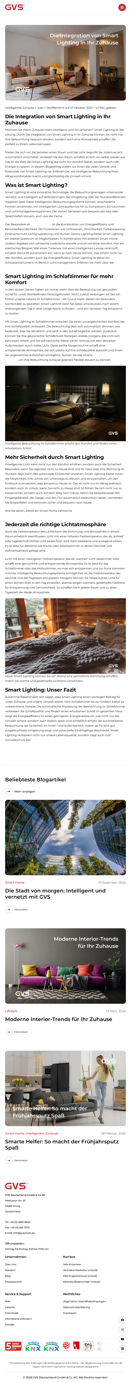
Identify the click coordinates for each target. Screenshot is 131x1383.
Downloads (11, 1313)
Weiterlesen (21, 909)
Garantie (10, 1307)
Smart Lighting (41, 224)
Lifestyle (11, 1011)
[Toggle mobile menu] (122, 7)
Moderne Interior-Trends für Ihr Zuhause (58, 1019)
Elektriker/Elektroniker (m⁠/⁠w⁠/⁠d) (81, 1281)
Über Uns (10, 1264)
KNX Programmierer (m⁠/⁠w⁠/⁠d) (80, 1276)
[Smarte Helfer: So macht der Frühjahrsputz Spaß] (65, 1088)
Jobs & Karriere (72, 1264)
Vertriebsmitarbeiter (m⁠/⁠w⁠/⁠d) (80, 1270)
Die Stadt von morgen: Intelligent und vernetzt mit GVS (55, 894)
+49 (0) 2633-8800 (19, 1222)
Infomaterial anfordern (18, 1318)
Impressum (70, 1313)
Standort (10, 1270)
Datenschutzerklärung (76, 1307)
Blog (8, 1276)
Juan (40, 107)
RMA (7, 1301)
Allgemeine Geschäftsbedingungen (84, 1301)
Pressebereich (13, 1281)
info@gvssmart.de (24, 1233)
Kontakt (9, 1324)
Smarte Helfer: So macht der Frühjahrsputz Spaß (62, 1144)
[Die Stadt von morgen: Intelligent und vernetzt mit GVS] (65, 837)
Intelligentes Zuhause (19, 107)
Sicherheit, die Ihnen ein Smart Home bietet (35, 267)
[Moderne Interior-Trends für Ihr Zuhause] (65, 966)
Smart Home (14, 882)
